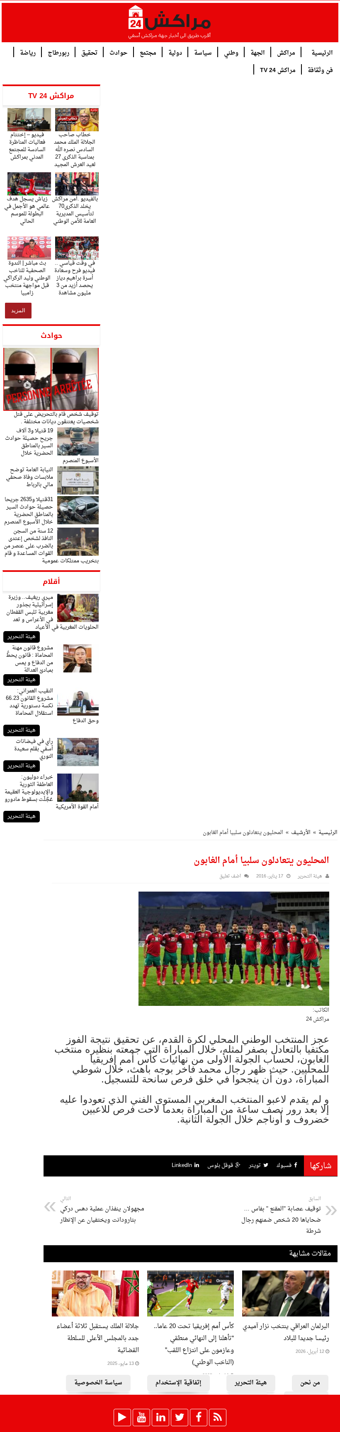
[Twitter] (179, 1417)
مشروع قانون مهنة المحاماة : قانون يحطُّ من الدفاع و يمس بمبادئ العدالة (29, 659)
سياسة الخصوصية (98, 1383)
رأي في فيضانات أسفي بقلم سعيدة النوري (33, 749)
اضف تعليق (230, 876)
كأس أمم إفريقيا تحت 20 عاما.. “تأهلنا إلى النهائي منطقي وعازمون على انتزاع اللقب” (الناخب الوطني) (194, 1345)
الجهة (257, 52)
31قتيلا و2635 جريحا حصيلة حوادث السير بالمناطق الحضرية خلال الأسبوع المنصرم (28, 510)
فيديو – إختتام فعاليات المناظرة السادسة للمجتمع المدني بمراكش (27, 146)
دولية (175, 52)
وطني (231, 52)
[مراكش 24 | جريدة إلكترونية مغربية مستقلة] (170, 25)
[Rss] (217, 1417)
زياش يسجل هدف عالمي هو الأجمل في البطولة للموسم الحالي (27, 210)
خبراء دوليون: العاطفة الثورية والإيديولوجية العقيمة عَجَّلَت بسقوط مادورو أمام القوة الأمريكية (52, 792)
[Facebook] (198, 1417)
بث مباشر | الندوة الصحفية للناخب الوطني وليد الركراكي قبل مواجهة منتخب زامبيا (27, 278)
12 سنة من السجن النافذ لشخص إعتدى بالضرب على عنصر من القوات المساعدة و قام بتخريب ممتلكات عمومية (51, 546)
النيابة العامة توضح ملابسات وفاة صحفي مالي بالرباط (29, 477)
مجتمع (148, 52)
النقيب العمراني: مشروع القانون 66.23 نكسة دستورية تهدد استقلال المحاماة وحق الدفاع (52, 706)
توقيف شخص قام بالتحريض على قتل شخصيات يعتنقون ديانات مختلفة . (56, 418)
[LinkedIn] (160, 1417)
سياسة (203, 52)
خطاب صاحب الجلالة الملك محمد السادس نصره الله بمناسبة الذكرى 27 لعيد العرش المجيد (74, 150)
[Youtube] (141, 1417)
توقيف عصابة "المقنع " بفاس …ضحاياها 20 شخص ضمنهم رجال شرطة (281, 1215)
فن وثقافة (320, 70)
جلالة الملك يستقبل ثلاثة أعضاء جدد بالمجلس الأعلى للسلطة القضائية (97, 1339)
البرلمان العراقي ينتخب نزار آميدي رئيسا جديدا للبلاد (286, 1333)
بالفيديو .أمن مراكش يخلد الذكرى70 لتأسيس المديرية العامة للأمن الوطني (75, 210)
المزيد (18, 310)
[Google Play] (122, 1417)
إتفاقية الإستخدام (178, 1383)
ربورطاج (58, 52)
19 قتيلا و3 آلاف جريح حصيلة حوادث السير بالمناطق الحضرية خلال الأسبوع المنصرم (52, 446)
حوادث (118, 52)
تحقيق (89, 52)
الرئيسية (322, 52)
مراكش (286, 52)
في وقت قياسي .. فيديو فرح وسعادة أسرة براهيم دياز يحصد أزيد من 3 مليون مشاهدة (74, 278)
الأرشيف (301, 832)
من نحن (310, 1383)
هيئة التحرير (21, 637)
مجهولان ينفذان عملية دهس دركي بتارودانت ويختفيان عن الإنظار (102, 1210)
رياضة (28, 52)
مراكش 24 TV (278, 70)
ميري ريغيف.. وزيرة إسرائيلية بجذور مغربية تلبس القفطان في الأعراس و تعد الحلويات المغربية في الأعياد (52, 612)
